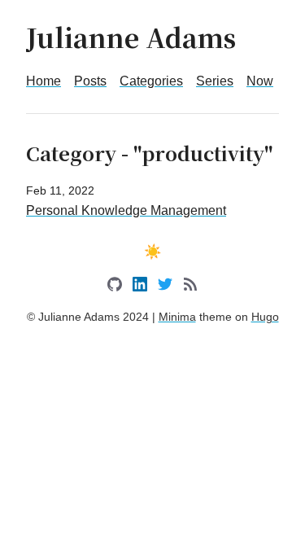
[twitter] (165, 287)
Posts (90, 81)
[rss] (190, 287)
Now (259, 81)
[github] (114, 287)
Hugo (265, 316)
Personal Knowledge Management (126, 210)
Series (214, 81)
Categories (151, 81)
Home (43, 81)
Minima (177, 316)
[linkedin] (140, 287)
